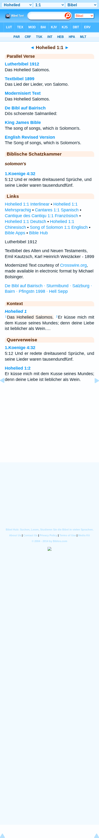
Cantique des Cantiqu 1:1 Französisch (41, 215)
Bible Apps (15, 232)
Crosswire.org (73, 265)
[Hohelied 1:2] (93, 391)
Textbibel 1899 (19, 78)
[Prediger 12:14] (6, 391)
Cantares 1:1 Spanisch (57, 210)
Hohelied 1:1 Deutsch (25, 221)
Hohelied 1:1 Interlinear (27, 204)
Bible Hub (38, 232)
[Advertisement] (49, 432)
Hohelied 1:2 (18, 368)
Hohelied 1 (16, 311)
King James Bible (23, 122)
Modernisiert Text (23, 93)
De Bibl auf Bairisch (25, 108)
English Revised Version (30, 137)
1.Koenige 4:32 (20, 173)
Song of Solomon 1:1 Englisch (59, 227)
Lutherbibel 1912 (22, 64)
